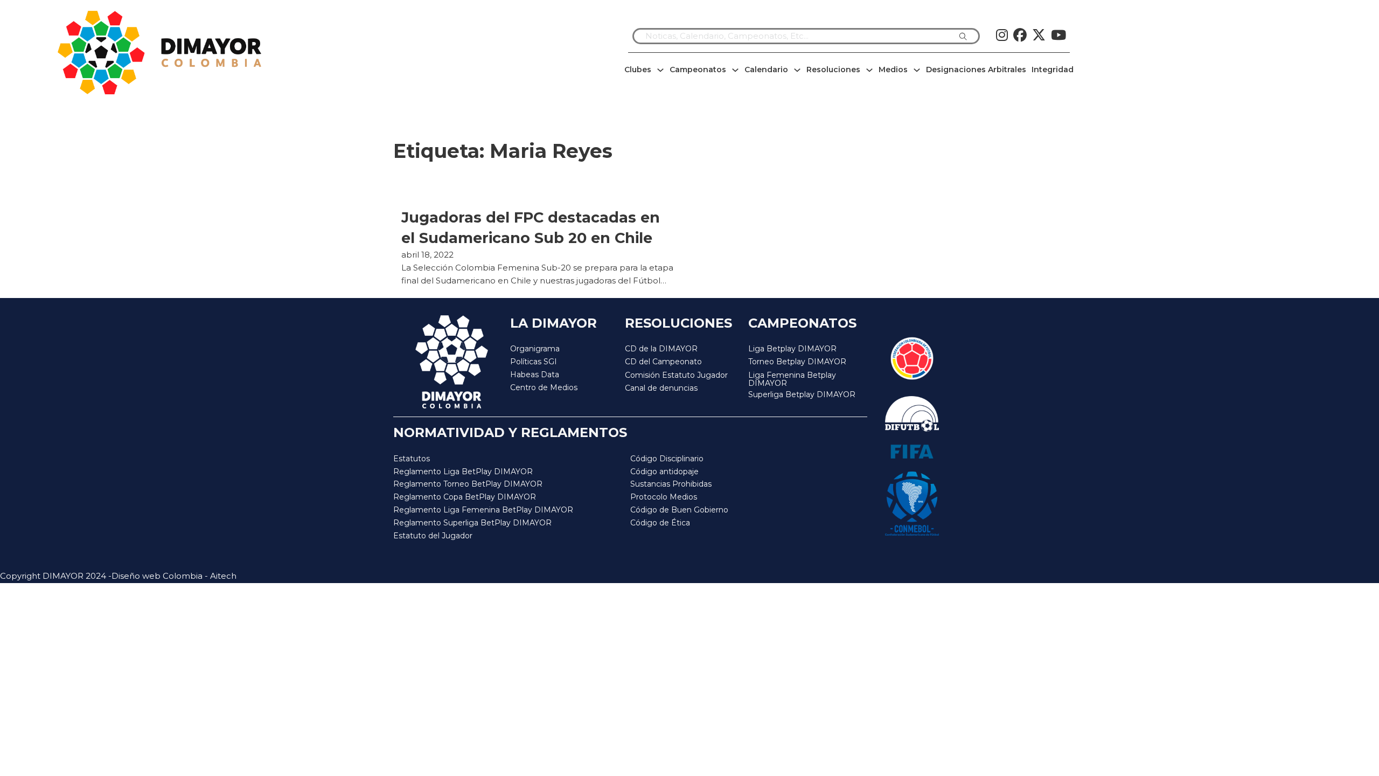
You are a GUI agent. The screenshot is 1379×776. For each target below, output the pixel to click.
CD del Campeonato (663, 361)
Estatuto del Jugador (432, 536)
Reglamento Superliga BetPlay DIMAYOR (472, 523)
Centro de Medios (543, 387)
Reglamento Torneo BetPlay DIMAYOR (467, 484)
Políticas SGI (533, 361)
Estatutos (411, 458)
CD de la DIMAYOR (661, 349)
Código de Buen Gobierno (679, 510)
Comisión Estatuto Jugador (676, 375)
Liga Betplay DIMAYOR (792, 349)
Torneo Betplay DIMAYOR (797, 361)
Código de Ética (660, 523)
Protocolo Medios (663, 497)
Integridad (1053, 69)
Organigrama (535, 349)
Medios (893, 69)
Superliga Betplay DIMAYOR (801, 395)
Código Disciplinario (667, 458)
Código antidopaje (664, 471)
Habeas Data (534, 374)
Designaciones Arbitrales (976, 69)
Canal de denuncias (661, 388)
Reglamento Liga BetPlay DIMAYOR (463, 471)
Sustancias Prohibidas (671, 484)
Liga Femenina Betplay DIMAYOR (792, 379)
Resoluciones (833, 69)
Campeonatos (698, 69)
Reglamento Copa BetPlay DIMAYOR (464, 497)
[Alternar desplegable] (660, 70)
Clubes (637, 69)
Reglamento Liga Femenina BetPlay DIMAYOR (483, 510)
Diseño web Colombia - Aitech (174, 576)
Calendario (766, 69)
